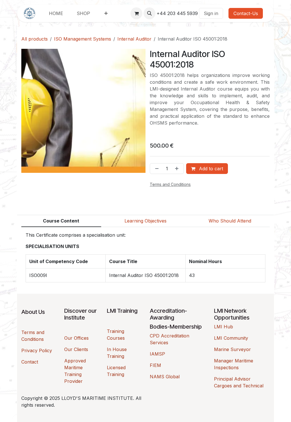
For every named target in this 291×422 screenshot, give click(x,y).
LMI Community (231, 338)
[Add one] (178, 168)
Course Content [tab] (61, 221)
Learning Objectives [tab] (145, 221)
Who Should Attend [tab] (230, 221)
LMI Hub (223, 326)
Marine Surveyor (232, 349)
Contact (29, 362)
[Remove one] (155, 168)
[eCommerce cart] (136, 13)
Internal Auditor (134, 39)
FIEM (155, 365)
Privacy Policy (36, 350)
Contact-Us (245, 13)
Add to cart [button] (210, 168)
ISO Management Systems (82, 39)
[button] (149, 13)
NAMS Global (165, 376)
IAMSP (157, 354)
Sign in (211, 13)
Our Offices (76, 338)
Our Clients (76, 349)
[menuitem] (56, 13)
